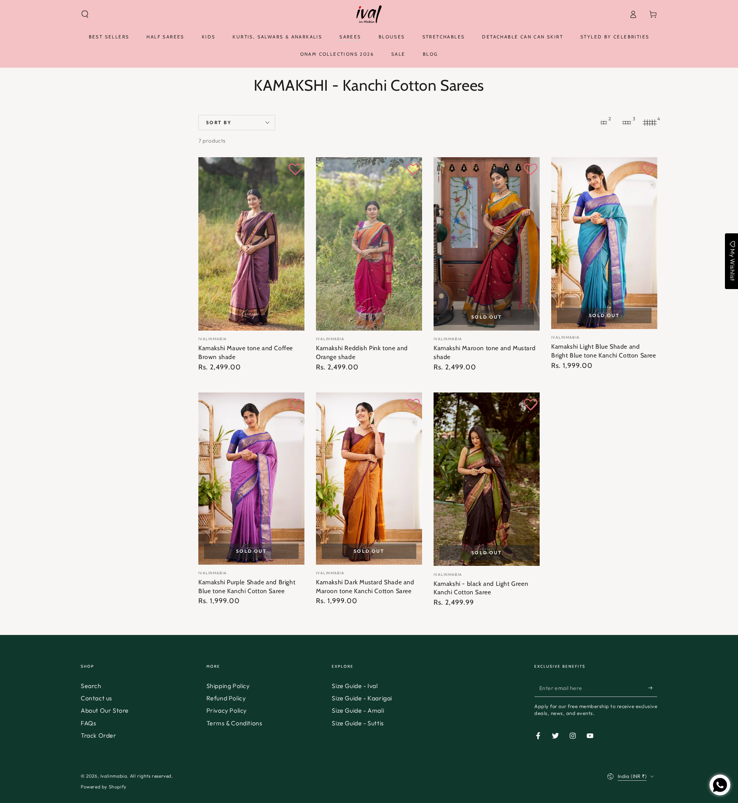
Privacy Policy (226, 710)
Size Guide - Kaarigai (362, 698)
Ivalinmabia (113, 776)
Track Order (98, 735)
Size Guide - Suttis (358, 723)
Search (91, 686)
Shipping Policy (228, 686)
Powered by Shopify (103, 787)
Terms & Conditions (234, 723)
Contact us (96, 698)
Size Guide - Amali (358, 710)
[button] (85, 14)
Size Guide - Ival (354, 686)
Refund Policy (226, 698)
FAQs (88, 723)
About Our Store (105, 710)
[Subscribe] (652, 688)
